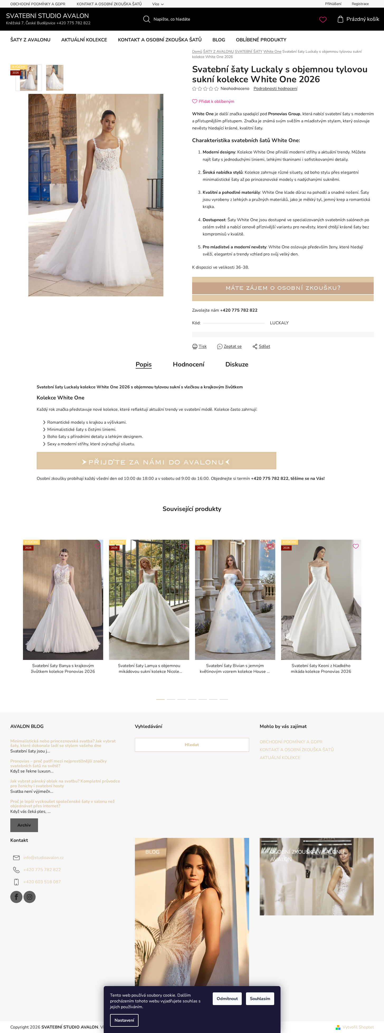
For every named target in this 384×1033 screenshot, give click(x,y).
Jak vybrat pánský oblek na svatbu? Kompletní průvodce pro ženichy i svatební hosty (65, 783)
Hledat (192, 745)
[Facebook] (16, 897)
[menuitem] (30, 40)
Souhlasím (260, 999)
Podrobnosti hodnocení (275, 88)
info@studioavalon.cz (43, 858)
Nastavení (124, 1020)
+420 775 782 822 (42, 870)
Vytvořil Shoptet (358, 1027)
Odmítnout (227, 999)
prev (14, 618)
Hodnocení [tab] (188, 364)
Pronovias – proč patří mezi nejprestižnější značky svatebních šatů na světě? (58, 763)
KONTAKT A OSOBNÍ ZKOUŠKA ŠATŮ (109, 4)
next (370, 618)
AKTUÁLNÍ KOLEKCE (280, 758)
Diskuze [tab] (236, 364)
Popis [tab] (144, 364)
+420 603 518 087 (42, 882)
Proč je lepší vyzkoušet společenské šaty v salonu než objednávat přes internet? (62, 804)
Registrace (360, 3)
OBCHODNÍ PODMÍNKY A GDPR (37, 4)
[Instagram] (29, 897)
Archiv (24, 825)
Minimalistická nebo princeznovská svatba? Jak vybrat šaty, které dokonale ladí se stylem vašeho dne (63, 743)
